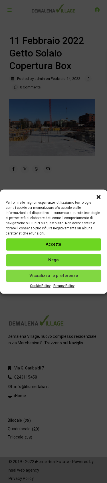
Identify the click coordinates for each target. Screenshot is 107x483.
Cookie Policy (40, 286)
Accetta (53, 244)
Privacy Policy (63, 286)
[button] (98, 196)
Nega (53, 259)
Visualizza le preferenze (53, 275)
